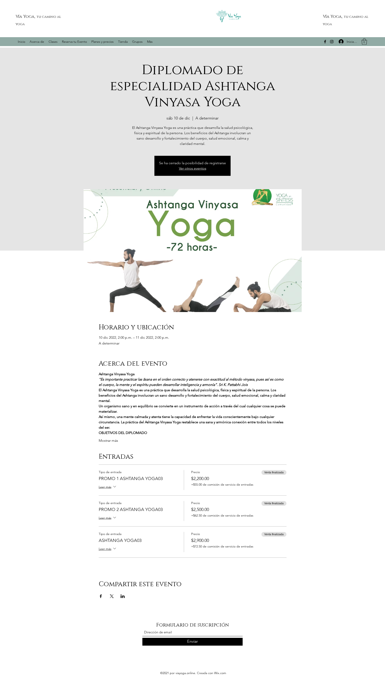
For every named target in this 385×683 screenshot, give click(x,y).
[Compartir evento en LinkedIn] (123, 596)
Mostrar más (108, 440)
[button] (364, 41)
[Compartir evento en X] (112, 596)
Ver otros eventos (192, 168)
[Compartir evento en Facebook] (101, 596)
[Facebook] (325, 41)
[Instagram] (332, 41)
